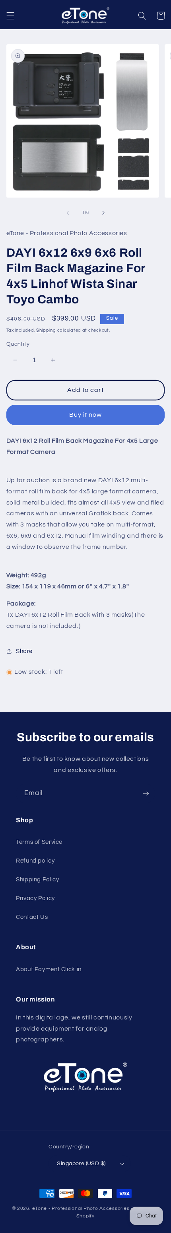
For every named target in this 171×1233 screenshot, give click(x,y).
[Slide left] (67, 213)
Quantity (17, 344)
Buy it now (85, 415)
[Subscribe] (146, 793)
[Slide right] (103, 213)
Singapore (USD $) (81, 1163)
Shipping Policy (37, 880)
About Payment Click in (49, 969)
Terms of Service (39, 842)
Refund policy (35, 861)
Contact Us (32, 917)
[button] (10, 15)
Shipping (46, 330)
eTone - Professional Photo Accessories (80, 1208)
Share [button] (24, 651)
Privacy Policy (35, 898)
